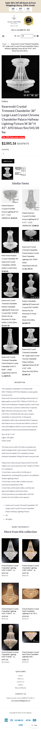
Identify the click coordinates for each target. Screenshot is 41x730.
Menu (3, 36)
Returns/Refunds (20, 688)
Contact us (20, 682)
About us (20, 679)
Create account (38, 36)
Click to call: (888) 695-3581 (20, 30)
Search (20, 676)
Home (4, 44)
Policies (20, 685)
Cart (18, 36)
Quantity (5, 149)
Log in (35, 36)
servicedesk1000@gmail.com (20, 701)
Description (19, 382)
